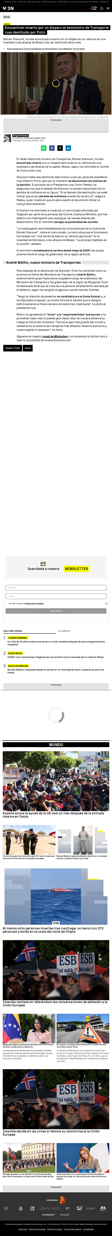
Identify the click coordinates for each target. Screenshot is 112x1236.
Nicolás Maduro (63, 2)
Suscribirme (56, 611)
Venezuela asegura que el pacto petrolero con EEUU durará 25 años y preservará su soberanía (28, 1046)
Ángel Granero (20, 135)
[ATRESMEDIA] (56, 1200)
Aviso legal (22, 1229)
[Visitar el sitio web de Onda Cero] (79, 1208)
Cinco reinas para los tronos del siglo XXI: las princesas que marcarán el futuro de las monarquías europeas (29, 857)
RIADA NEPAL (15, 653)
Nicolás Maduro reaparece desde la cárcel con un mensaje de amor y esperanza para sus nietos (55, 671)
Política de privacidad (37, 1229)
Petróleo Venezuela (49, 2)
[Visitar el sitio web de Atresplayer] (50, 1215)
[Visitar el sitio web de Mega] (56, 1208)
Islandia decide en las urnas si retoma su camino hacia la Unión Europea (51, 1133)
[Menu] (108, 8)
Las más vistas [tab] (12, 630)
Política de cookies (54, 1229)
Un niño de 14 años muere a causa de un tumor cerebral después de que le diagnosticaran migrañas (56, 643)
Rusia (27, 348)
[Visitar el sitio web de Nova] (44, 1208)
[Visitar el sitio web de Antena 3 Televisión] (9, 1208)
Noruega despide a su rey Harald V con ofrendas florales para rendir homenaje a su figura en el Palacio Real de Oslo (28, 1175)
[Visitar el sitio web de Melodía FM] (103, 1208)
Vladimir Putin (12, 348)
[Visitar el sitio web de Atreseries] (68, 1208)
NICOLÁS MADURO (18, 666)
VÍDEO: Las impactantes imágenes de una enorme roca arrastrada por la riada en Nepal (55, 657)
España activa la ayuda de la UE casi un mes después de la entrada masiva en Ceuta (53, 815)
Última (94, 8)
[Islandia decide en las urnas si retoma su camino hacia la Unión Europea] (56, 1099)
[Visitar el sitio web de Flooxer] (65, 1215)
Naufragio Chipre (33, 2)
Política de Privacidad (34, 603)
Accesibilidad (88, 1229)
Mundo (56, 745)
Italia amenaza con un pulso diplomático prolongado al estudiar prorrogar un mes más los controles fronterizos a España (82, 1176)
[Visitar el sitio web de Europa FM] (91, 1208)
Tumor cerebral (18, 638)
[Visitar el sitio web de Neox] (32, 1208)
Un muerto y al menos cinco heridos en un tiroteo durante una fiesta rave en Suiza (81, 1046)
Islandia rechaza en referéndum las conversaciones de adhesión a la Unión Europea (55, 1003)
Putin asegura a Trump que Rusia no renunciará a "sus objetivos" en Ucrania (46, 48)
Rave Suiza (22, 2)
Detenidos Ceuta (10, 2)
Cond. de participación (73, 1229)
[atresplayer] (102, 8)
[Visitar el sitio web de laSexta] (21, 1208)
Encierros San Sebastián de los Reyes (84, 2)
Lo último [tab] (64, 630)
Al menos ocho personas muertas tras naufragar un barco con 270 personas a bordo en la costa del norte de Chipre (53, 930)
